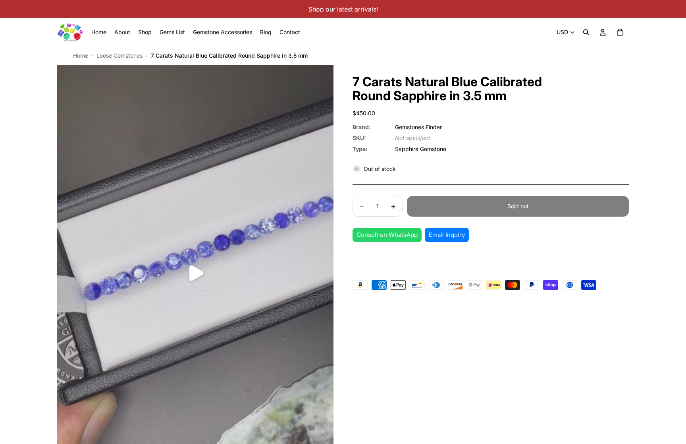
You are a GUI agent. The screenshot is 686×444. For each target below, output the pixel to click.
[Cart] (620, 32)
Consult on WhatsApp (387, 234)
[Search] (586, 32)
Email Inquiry (447, 234)
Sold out (518, 206)
